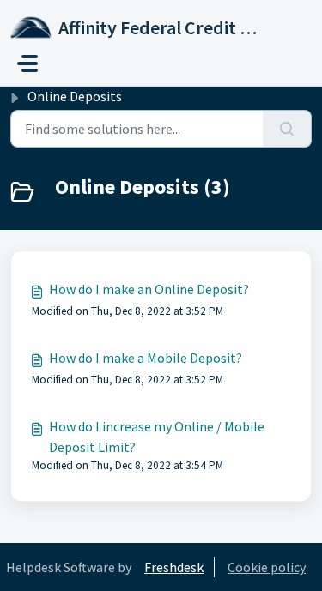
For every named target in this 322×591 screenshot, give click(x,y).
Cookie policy (267, 567)
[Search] (287, 129)
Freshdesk (174, 567)
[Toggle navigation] (27, 63)
